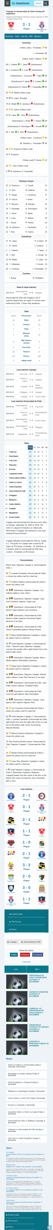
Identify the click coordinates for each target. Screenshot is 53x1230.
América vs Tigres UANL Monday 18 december (24, 1167)
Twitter (14, 955)
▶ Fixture (13, 929)
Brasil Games (10, 1200)
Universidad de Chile (32, 942)
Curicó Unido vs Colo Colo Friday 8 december (26, 1098)
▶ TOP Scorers (15, 922)
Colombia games (11, 1175)
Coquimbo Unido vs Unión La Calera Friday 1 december (26, 1113)
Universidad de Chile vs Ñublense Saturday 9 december (26, 1122)
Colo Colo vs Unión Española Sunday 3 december (24, 1139)
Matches (37, 36)
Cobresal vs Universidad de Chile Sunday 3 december (25, 1130)
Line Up (24, 36)
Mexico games (11, 1165)
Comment (26, 962)
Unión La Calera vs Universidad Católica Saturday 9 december (24, 1066)
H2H (31, 36)
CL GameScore (20, 3)
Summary (9, 36)
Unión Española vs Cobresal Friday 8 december (23, 1083)
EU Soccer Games (12, 1188)
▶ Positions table (16, 914)
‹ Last (15, 969)
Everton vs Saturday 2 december (21, 1105)
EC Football (10, 1152)
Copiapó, (14, 942)
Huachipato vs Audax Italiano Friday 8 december (23, 1075)
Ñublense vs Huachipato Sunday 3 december (26, 1091)
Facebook (37, 955)
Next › (37, 969)
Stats (17, 36)
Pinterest (25, 955)
